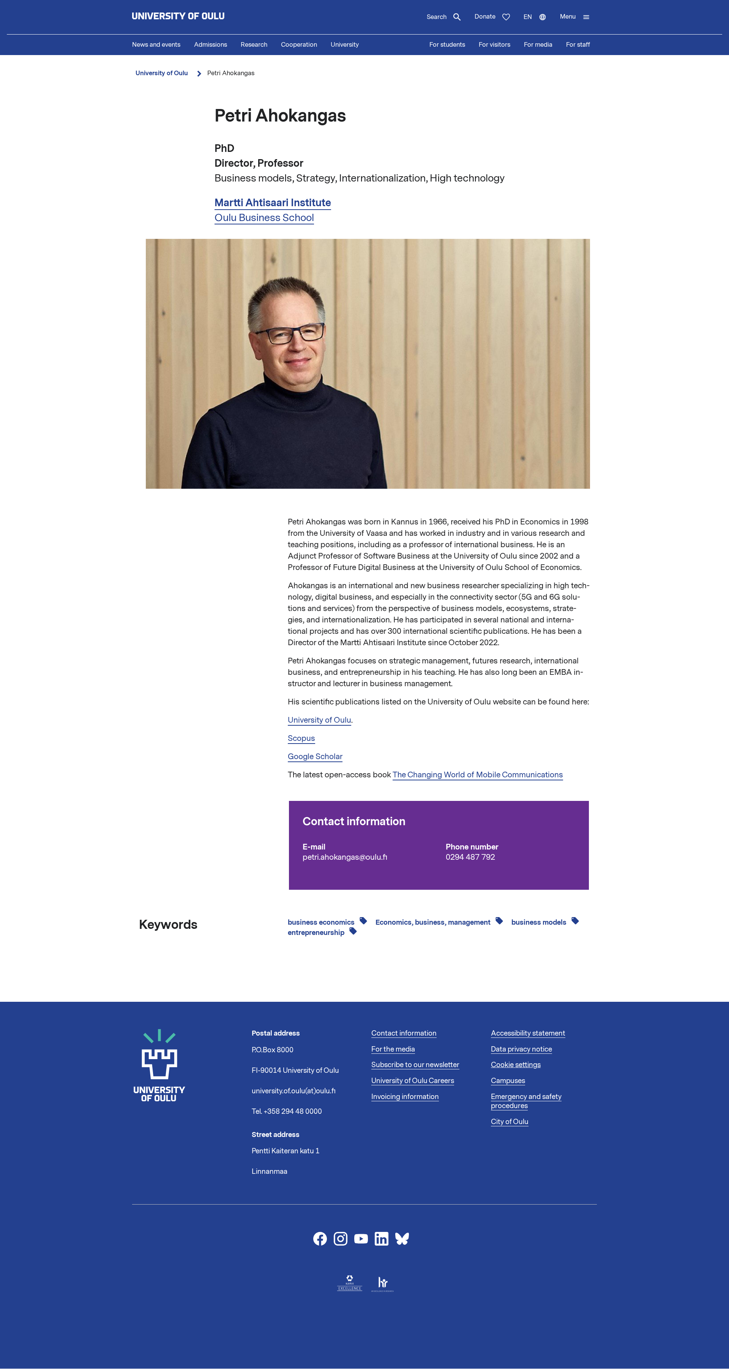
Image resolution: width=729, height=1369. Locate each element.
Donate (485, 17)
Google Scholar (315, 756)
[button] (575, 17)
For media (538, 45)
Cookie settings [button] (516, 1065)
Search (437, 17)
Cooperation (299, 45)
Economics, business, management (434, 922)
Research (254, 45)
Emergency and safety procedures (526, 1101)
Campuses (508, 1081)
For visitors (494, 45)
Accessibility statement (528, 1033)
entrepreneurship (317, 933)
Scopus (301, 738)
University (345, 45)
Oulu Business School (264, 217)
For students (447, 45)
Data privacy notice (521, 1049)
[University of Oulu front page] (196, 17)
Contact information (404, 1033)
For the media (393, 1049)
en (538, 23)
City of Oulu (510, 1122)
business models (539, 922)
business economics (322, 922)
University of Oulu (162, 73)
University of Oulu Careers (412, 1081)
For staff (578, 45)
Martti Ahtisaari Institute (273, 203)
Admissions (210, 45)
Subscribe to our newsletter (415, 1065)
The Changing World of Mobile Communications (478, 774)
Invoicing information (405, 1097)
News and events (156, 45)
